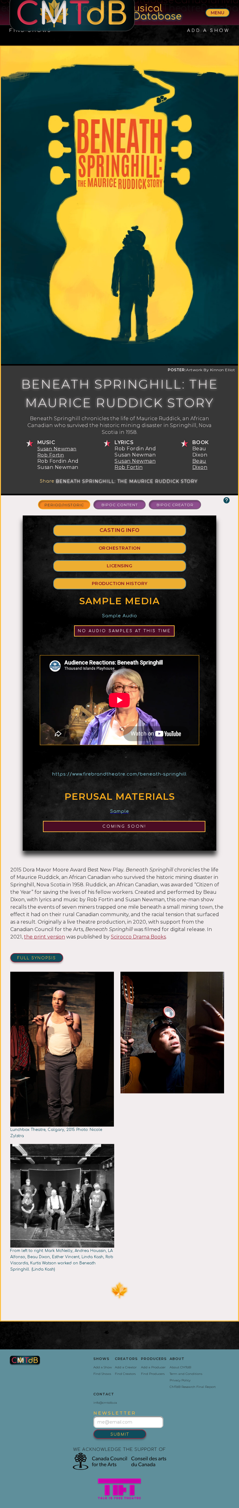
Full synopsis (36, 958)
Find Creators (125, 1374)
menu (217, 13)
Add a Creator (126, 1367)
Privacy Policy (180, 1380)
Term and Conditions (186, 1374)
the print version (44, 937)
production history (120, 583)
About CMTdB (180, 1367)
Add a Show (102, 1367)
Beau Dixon (200, 464)
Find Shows (102, 1374)
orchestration (120, 548)
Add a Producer (153, 1367)
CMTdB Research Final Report (193, 1387)
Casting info (120, 530)
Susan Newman (57, 449)
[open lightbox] (172, 1055)
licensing (120, 566)
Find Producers (153, 1374)
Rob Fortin (50, 455)
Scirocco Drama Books (138, 937)
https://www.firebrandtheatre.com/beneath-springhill (119, 774)
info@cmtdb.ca (105, 1403)
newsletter (114, 1413)
